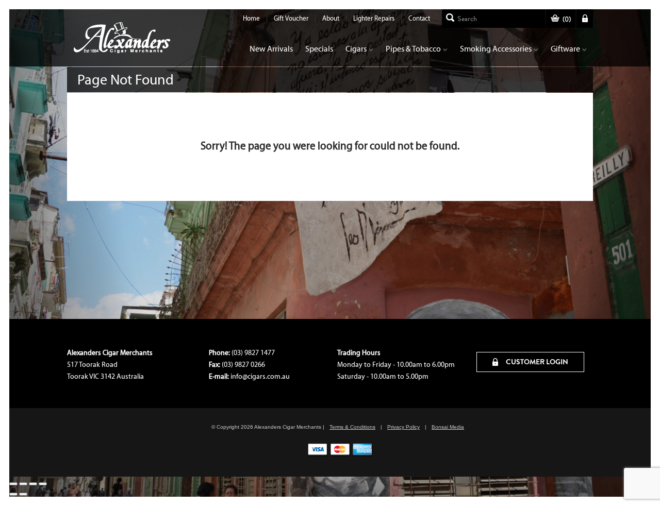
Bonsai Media (448, 427)
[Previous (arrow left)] (13, 494)
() (567, 19)
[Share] (33, 483)
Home (251, 18)
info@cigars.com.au (260, 376)
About (330, 18)
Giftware (565, 49)
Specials (319, 49)
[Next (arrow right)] (23, 494)
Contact (419, 18)
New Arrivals (271, 49)
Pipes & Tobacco (413, 49)
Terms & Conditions (352, 427)
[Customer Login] (584, 18)
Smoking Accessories (496, 49)
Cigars (356, 49)
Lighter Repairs (373, 18)
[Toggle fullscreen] (23, 483)
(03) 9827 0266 (243, 364)
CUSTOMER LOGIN (536, 362)
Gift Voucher (291, 18)
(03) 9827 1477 (253, 352)
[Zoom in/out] (13, 483)
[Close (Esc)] (43, 483)
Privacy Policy (403, 427)
